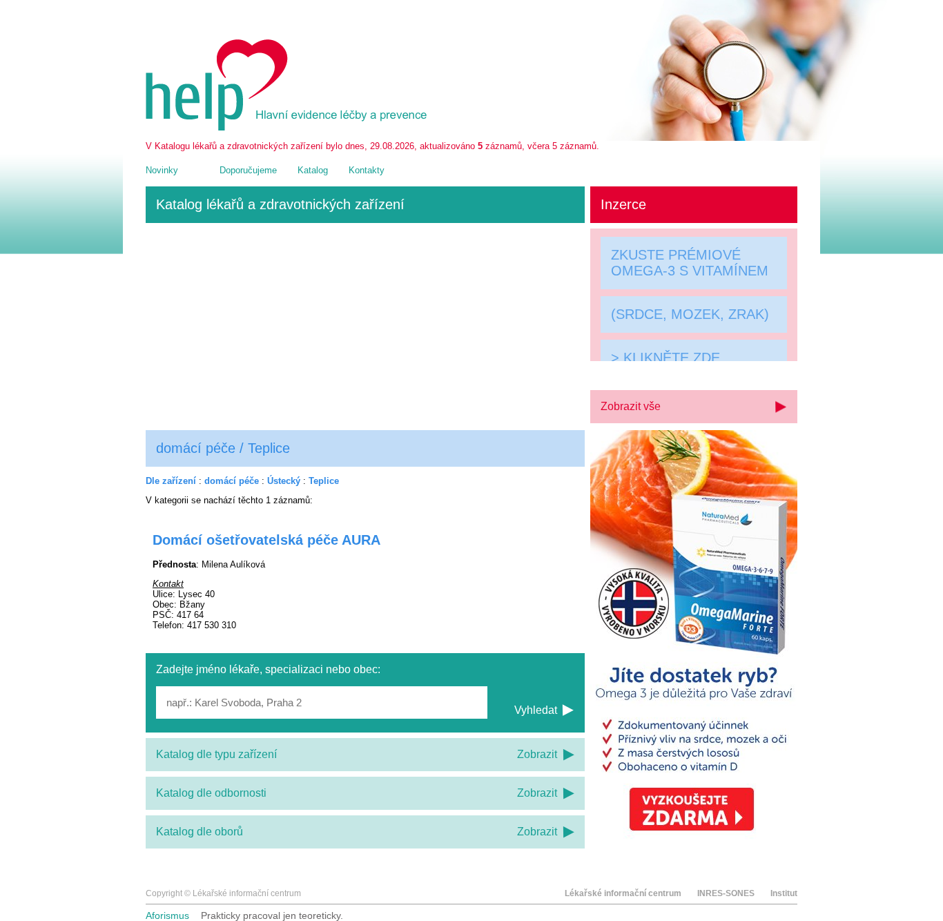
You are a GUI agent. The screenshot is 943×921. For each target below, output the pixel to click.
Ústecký (283, 481)
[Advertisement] (365, 326)
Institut (783, 893)
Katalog (313, 170)
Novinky (162, 170)
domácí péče (231, 481)
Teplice (324, 481)
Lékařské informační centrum (623, 893)
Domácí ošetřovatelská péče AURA (266, 539)
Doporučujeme (248, 170)
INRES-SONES (726, 893)
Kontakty (367, 170)
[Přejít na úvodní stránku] (288, 127)
